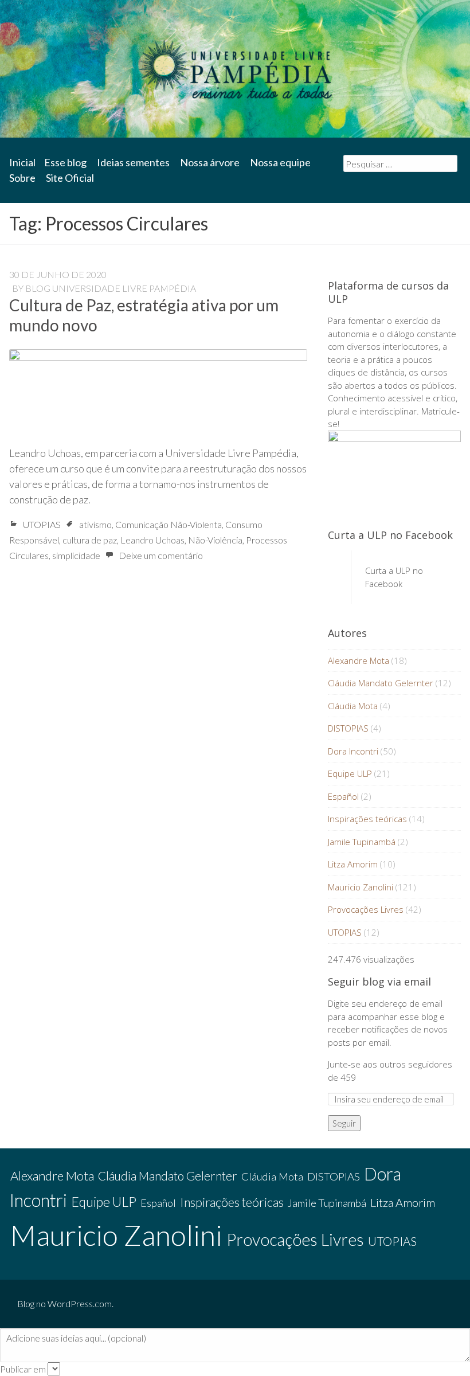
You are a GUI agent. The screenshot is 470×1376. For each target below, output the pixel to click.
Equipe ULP (350, 773)
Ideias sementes (133, 162)
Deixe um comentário (161, 555)
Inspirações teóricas (367, 818)
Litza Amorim (353, 864)
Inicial (22, 162)
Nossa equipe (280, 162)
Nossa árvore (210, 162)
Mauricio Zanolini (360, 887)
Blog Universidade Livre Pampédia (110, 288)
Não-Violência (215, 539)
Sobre (22, 177)
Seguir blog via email (379, 981)
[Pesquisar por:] (400, 163)
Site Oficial (70, 177)
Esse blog (65, 162)
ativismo (95, 524)
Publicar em (23, 1368)
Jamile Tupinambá (361, 841)
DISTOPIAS (348, 728)
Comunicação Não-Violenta (168, 524)
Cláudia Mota (353, 706)
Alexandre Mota (358, 660)
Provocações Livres (366, 909)
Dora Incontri (353, 751)
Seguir (344, 1123)
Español (343, 796)
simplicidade (76, 555)
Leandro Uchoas (152, 539)
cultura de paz (89, 539)
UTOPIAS (42, 524)
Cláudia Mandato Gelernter (380, 683)
